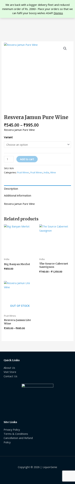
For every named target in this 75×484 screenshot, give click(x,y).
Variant (8, 137)
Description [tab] (11, 188)
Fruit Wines (23, 172)
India (46, 172)
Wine (53, 172)
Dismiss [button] (58, 13)
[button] (65, 48)
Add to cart (27, 159)
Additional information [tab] (17, 195)
